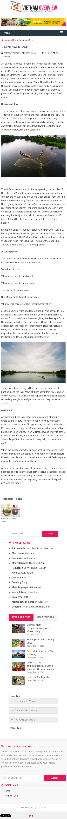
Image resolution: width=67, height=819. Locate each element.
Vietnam (25, 807)
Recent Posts (45, 617)
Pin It (30, 816)
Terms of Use (11, 795)
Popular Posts (21, 617)
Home (6, 40)
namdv (16, 53)
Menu (7, 33)
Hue (14, 40)
